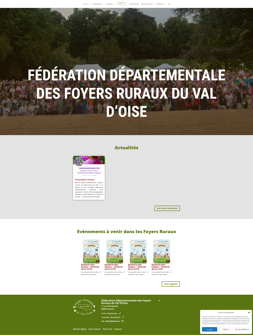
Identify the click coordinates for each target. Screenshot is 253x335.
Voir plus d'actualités (167, 208)
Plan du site (107, 329)
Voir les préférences (242, 329)
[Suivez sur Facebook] (159, 300)
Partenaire (160, 4)
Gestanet (118, 329)
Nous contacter (95, 329)
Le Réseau (109, 4)
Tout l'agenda (170, 284)
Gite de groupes (146, 4)
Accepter (210, 329)
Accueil (85, 4)
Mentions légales (79, 329)
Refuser (225, 329)
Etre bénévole (134, 4)
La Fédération (96, 4)
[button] (249, 313)
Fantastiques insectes (85, 179)
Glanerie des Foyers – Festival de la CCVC (90, 266)
